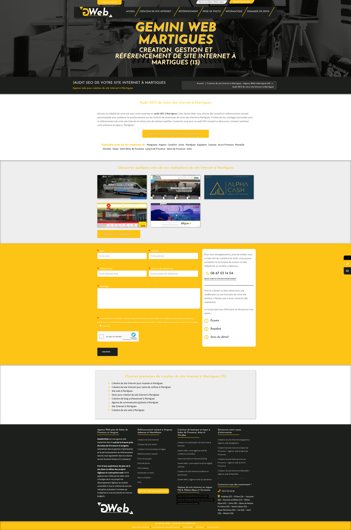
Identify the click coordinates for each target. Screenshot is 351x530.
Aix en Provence (226, 144)
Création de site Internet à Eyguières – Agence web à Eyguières (234, 441)
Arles (189, 148)
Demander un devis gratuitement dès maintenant (173, 133)
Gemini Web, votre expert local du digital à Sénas (195, 465)
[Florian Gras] (175, 215)
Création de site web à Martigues (128, 410)
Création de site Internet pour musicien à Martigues (137, 383)
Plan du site (213, 527)
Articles (200, 527)
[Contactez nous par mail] (347, 270)
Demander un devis (146, 472)
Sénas (116, 148)
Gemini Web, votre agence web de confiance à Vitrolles (192, 452)
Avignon (162, 144)
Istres (181, 144)
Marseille (239, 144)
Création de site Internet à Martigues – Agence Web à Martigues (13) (238, 83)
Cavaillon (172, 144)
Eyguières (202, 144)
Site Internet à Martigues (124, 406)
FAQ (139, 482)
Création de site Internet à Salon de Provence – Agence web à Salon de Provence (233, 451)
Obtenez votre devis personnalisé (153, 491)
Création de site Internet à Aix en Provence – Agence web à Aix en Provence (232, 462)
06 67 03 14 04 (242, 1)
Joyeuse (212, 144)
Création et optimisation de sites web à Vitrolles (194, 444)
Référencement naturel (148, 454)
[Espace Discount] (122, 215)
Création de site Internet (148, 439)
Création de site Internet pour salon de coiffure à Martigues (141, 387)
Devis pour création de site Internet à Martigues (135, 394)
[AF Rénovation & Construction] (175, 187)
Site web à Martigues (122, 391)
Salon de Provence (176, 148)
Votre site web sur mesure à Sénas (192, 458)
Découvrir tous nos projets (117, 234)
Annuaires (187, 527)
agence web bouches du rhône (188, 503)
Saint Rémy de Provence (132, 148)
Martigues (191, 144)
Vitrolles (107, 148)
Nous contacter (109, 2)
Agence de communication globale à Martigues (135, 402)
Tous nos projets (145, 458)
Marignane (152, 144)
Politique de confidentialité (166, 527)
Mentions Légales (140, 527)
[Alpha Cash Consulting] (229, 187)
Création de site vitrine (147, 444)
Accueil (200, 83)
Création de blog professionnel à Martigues (133, 398)
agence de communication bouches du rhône (193, 496)
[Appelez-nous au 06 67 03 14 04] (347, 263)
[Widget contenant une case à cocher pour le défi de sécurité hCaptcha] (118, 336)
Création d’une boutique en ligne (152, 449)
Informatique (143, 468)
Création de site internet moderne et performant (193, 473)
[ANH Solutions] (122, 187)
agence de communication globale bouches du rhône (195, 500)
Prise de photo (144, 463)
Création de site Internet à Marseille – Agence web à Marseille (234, 472)
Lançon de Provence (155, 148)
